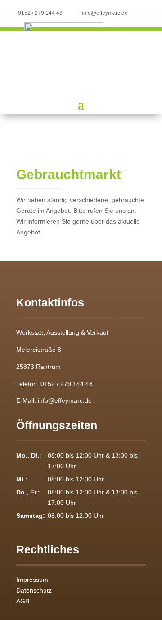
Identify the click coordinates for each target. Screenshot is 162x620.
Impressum (32, 579)
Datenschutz (34, 590)
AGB (22, 601)
